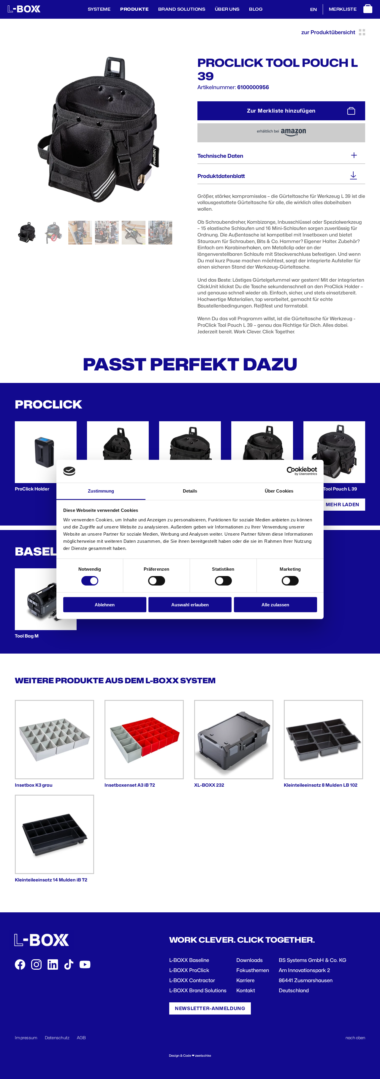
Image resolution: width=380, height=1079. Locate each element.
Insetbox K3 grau (34, 785)
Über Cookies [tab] (279, 490)
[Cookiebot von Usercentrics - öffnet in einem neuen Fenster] (291, 471)
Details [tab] (190, 490)
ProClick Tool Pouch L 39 (330, 489)
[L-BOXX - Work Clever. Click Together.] (24, 10)
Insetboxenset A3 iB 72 (129, 785)
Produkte (134, 9)
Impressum (26, 1037)
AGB (81, 1037)
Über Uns (227, 9)
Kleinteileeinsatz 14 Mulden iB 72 (51, 880)
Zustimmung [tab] (101, 490)
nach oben (355, 1037)
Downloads (249, 960)
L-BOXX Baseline (189, 960)
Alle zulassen (275, 604)
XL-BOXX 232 (209, 785)
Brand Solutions (181, 9)
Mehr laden (343, 504)
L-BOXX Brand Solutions (198, 990)
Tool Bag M (27, 636)
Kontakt (245, 990)
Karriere (245, 980)
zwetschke (203, 1056)
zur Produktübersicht (328, 32)
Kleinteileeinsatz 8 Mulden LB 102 (320, 785)
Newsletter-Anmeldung (210, 1008)
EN (313, 9)
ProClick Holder (32, 489)
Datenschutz (57, 1037)
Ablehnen (105, 604)
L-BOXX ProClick (189, 970)
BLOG (255, 9)
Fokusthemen (252, 970)
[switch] (156, 581)
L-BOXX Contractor (192, 980)
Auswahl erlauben (190, 604)
